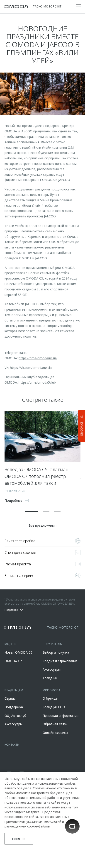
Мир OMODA (51, 690)
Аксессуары (52, 669)
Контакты (12, 745)
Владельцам (14, 690)
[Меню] (78, 6)
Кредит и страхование (60, 661)
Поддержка (14, 707)
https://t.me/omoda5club (37, 382)
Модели (11, 644)
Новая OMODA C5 (18, 652)
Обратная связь (55, 724)
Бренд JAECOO (54, 707)
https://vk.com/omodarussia (31, 367)
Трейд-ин (50, 678)
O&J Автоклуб (15, 715)
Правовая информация (60, 715)
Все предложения (42, 525)
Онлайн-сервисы (55, 732)
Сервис (10, 698)
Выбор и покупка (56, 652)
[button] (31, 511)
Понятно (19, 839)
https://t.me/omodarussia (38, 358)
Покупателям (53, 644)
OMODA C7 (13, 661)
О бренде (50, 698)
